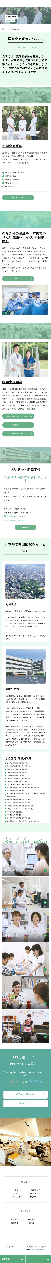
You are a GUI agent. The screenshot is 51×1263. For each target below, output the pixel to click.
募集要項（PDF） (18, 425)
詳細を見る (18, 278)
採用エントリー (25, 1103)
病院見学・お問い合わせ (25, 1094)
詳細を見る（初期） (18, 197)
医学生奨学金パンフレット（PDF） (18, 416)
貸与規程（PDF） (18, 433)
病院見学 (6, 1259)
